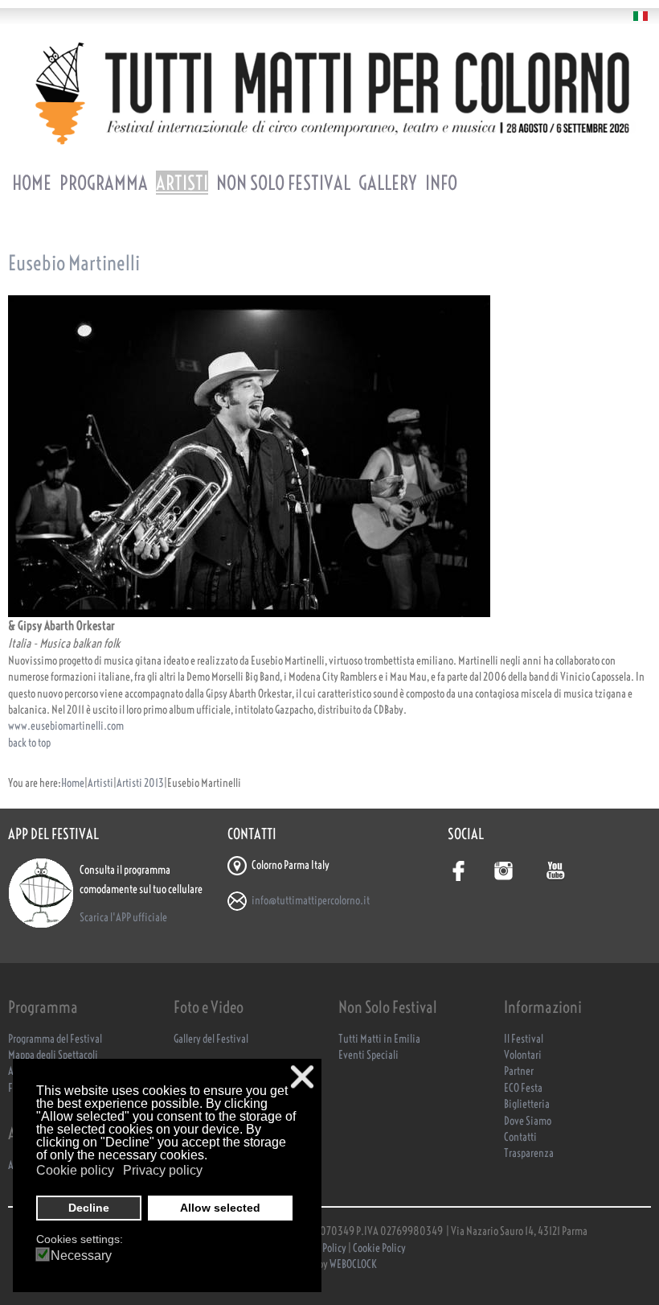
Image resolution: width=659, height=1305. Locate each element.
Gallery (387, 182)
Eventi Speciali (368, 1055)
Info (441, 182)
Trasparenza (529, 1153)
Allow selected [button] (220, 1207)
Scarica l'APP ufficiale (123, 917)
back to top (29, 743)
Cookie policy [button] (75, 1170)
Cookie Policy (379, 1248)
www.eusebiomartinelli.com (66, 726)
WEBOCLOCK (353, 1264)
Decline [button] (88, 1207)
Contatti (520, 1137)
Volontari (523, 1055)
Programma (103, 182)
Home (31, 182)
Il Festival (523, 1039)
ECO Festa (523, 1088)
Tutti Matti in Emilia (379, 1039)
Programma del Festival (55, 1039)
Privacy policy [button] (163, 1170)
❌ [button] (302, 1077)
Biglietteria (527, 1104)
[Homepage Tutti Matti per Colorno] (329, 93)
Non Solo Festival (283, 182)
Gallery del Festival (211, 1039)
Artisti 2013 (140, 783)
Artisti (182, 182)
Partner (519, 1071)
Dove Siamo (527, 1121)
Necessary (81, 1255)
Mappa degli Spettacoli (53, 1055)
